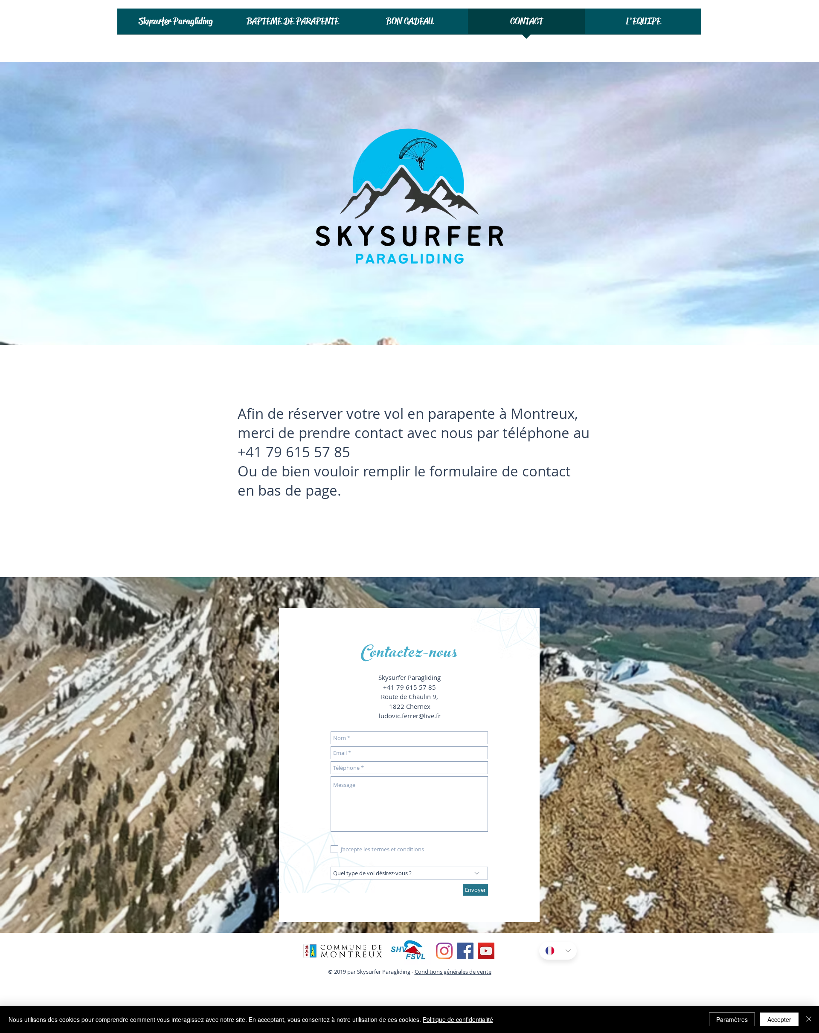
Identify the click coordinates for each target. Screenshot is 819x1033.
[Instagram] (444, 951)
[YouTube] (486, 951)
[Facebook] (465, 951)
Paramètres (732, 1019)
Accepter (779, 1019)
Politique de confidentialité (458, 1019)
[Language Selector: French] (558, 951)
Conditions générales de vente (453, 971)
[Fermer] (809, 1019)
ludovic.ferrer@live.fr (410, 715)
